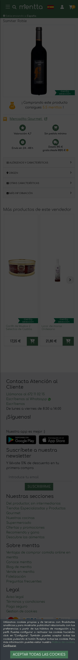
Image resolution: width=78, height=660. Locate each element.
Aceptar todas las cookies (39, 654)
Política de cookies (63, 642)
